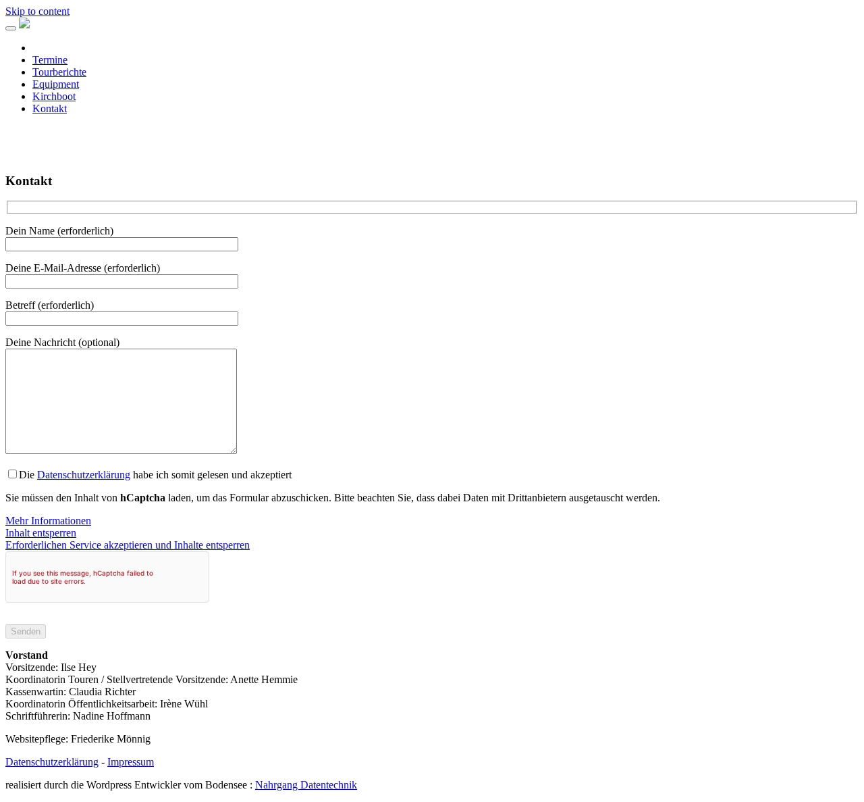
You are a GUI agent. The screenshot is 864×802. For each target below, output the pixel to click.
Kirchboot (54, 96)
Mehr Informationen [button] (48, 520)
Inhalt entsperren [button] (40, 532)
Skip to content (37, 11)
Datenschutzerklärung (83, 474)
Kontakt (49, 108)
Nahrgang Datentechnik (306, 785)
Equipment (55, 84)
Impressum (130, 762)
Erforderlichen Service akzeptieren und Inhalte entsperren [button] (127, 545)
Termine (50, 60)
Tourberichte (59, 72)
